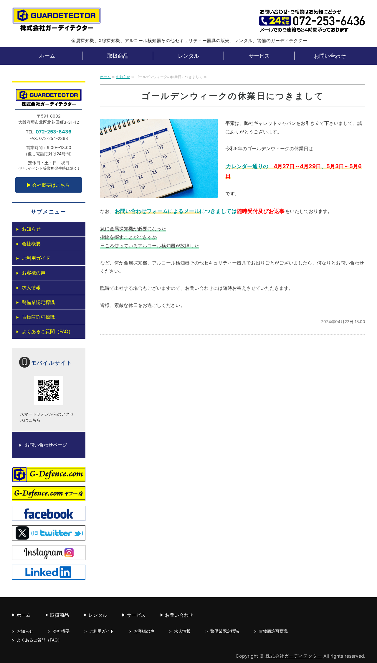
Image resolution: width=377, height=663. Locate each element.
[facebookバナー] (48, 517)
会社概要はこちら (51, 185)
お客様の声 (33, 273)
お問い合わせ (330, 56)
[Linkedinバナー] (48, 575)
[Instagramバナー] (48, 556)
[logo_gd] (48, 477)
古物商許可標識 (38, 317)
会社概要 (31, 244)
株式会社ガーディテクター (293, 656)
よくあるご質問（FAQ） (47, 331)
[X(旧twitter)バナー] (48, 536)
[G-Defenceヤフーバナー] (48, 497)
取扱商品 (117, 56)
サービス (259, 56)
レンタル (188, 56)
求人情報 (31, 287)
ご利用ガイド (36, 258)
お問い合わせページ (46, 445)
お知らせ (123, 77)
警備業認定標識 (38, 302)
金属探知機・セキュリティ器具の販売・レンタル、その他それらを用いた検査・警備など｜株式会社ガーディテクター (56, 20)
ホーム (47, 56)
